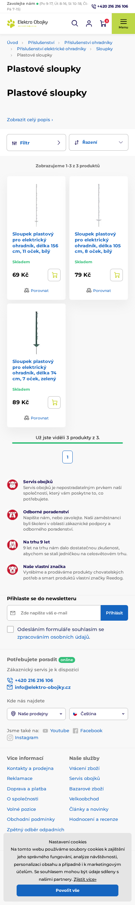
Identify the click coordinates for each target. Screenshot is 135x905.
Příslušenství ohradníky (88, 42)
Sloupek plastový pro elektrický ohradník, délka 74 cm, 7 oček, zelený (34, 370)
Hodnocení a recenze (93, 819)
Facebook (91, 730)
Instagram (26, 737)
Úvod (12, 42)
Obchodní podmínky (31, 819)
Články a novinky (88, 809)
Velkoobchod (84, 798)
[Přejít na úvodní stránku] (27, 23)
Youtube (59, 730)
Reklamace (20, 778)
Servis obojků (84, 778)
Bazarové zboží (86, 788)
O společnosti (22, 798)
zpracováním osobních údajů (53, 637)
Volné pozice (21, 809)
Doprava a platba (26, 788)
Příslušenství (41, 42)
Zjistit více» (85, 879)
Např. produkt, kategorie (51, 48)
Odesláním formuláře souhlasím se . (60, 633)
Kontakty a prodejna (30, 768)
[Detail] (54, 275)
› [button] (30, 119)
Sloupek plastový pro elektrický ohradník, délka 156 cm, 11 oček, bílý (35, 242)
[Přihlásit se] (89, 23)
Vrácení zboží (84, 768)
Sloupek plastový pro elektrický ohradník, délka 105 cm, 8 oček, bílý (98, 242)
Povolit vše (68, 890)
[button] (75, 23)
